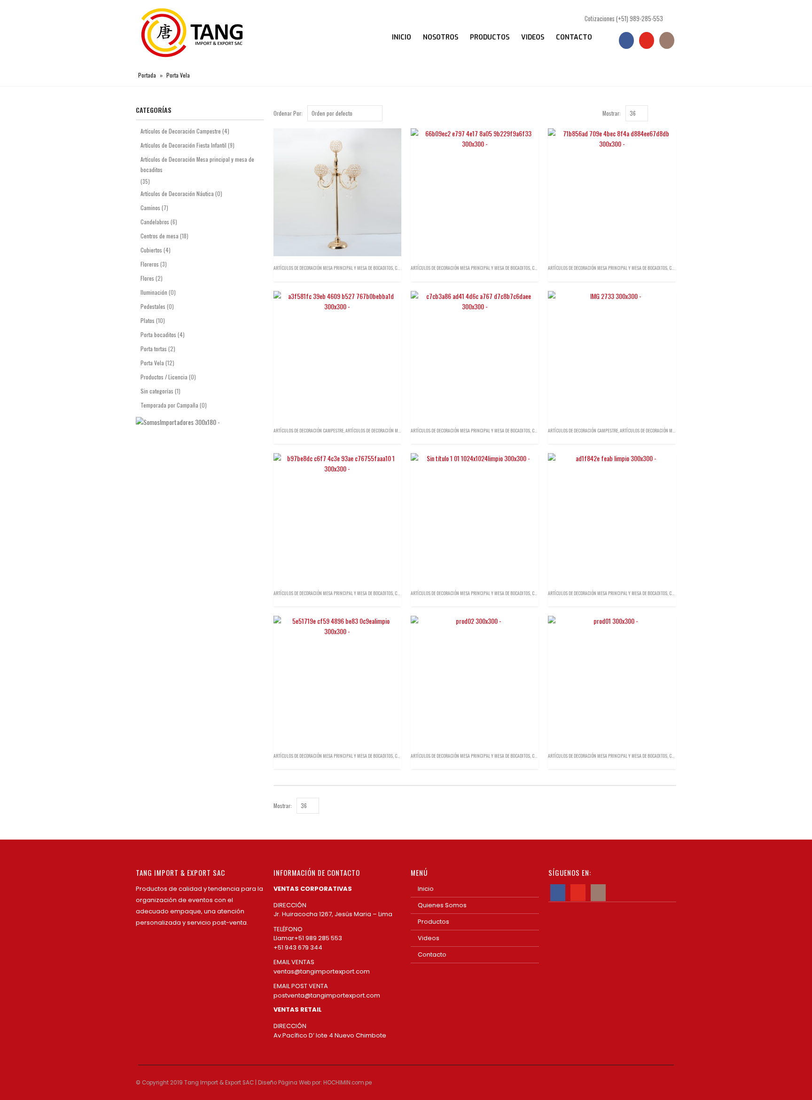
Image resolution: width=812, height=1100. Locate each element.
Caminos (150, 208)
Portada (147, 75)
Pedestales (153, 306)
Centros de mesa (160, 236)
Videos (532, 37)
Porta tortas (154, 349)
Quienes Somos (442, 905)
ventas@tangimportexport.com (321, 971)
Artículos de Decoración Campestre (308, 430)
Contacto (574, 37)
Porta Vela (152, 363)
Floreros (150, 264)
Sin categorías (157, 391)
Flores (147, 278)
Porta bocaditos (158, 334)
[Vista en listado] (672, 113)
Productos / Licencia (164, 377)
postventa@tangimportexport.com (326, 995)
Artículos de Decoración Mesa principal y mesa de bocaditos (333, 267)
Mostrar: (611, 113)
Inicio (401, 37)
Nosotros (440, 37)
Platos (148, 320)
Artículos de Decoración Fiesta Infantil (183, 145)
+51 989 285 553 (319, 938)
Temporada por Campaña (169, 405)
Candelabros (155, 222)
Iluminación (154, 292)
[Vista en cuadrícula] (661, 113)
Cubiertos (151, 250)
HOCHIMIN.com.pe (347, 1082)
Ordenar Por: (288, 113)
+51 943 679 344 (297, 947)
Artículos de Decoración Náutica (177, 193)
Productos (489, 37)
